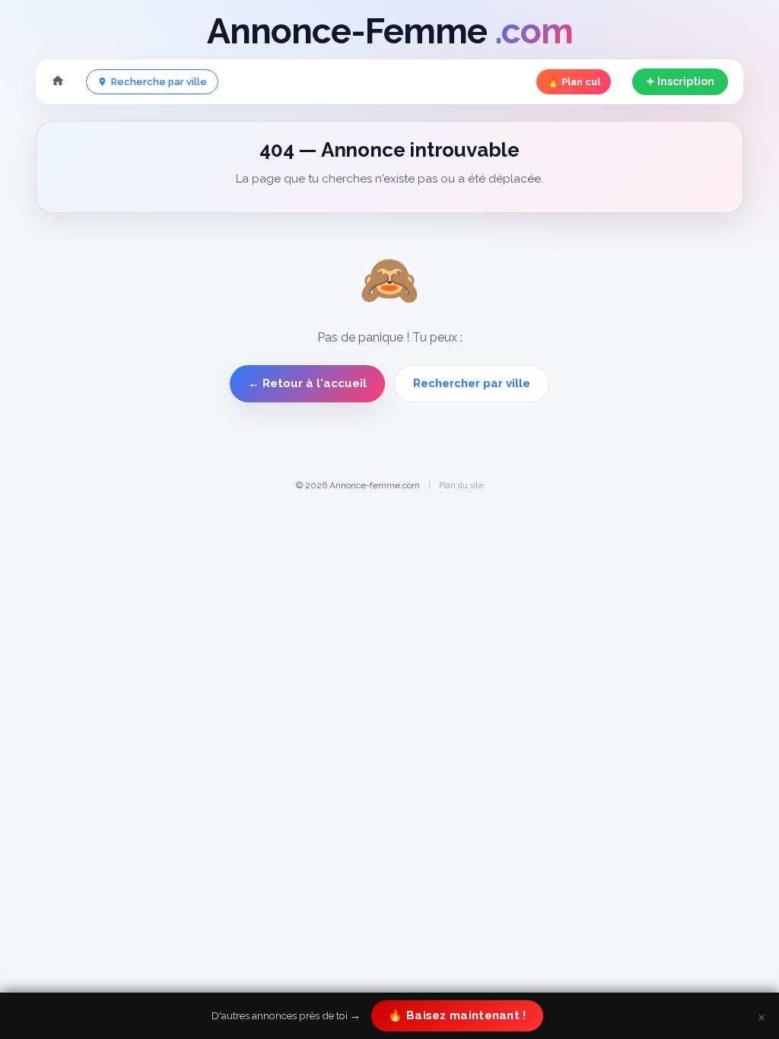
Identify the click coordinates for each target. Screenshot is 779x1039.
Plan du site (461, 485)
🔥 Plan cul (573, 81)
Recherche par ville (159, 81)
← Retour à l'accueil (307, 383)
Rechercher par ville (471, 383)
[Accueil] (58, 82)
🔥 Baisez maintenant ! (457, 1015)
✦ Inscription (680, 81)
